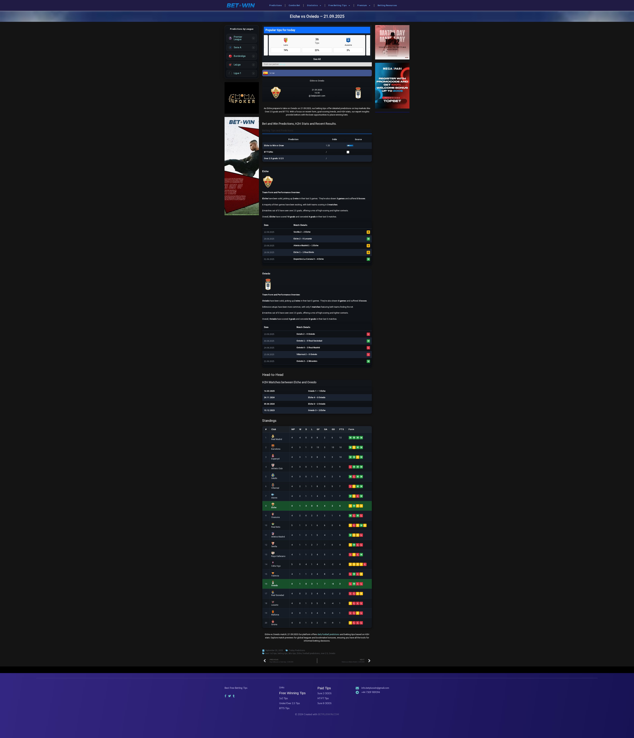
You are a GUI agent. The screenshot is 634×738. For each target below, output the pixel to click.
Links (281, 687)
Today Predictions (297, 650)
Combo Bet (294, 5)
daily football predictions (328, 634)
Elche (299, 653)
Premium (362, 5)
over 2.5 (324, 653)
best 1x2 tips (271, 653)
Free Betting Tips (337, 5)
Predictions (275, 5)
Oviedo (332, 653)
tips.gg (282, 64)
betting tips (283, 653)
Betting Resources (387, 5)
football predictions (311, 653)
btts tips (292, 653)
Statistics (312, 5)
